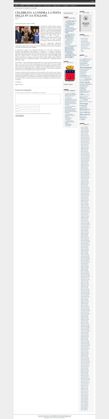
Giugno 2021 (84, 216)
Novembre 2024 (84, 157)
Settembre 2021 (84, 211)
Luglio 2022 (83, 197)
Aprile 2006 (83, 408)
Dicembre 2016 (84, 292)
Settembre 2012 (84, 365)
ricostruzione (83, 107)
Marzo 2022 (83, 203)
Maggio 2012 (84, 371)
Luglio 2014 (83, 333)
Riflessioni (84, 109)
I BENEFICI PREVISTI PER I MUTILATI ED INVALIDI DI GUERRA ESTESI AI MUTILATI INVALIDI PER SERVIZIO (70, 101)
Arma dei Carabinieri (85, 44)
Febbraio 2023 (84, 187)
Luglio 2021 (83, 214)
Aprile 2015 (83, 320)
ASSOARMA (82, 64)
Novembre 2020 (84, 224)
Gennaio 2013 (84, 359)
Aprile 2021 (83, 219)
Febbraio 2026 (84, 135)
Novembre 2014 (84, 328)
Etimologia (82, 80)
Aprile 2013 (83, 355)
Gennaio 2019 (84, 256)
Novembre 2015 (84, 310)
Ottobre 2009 (84, 396)
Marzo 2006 (83, 409)
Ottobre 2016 (84, 295)
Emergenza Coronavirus (85, 77)
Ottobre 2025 (84, 141)
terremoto (84, 116)
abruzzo (81, 59)
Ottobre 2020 (84, 226)
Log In (92, 1)
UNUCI (82, 51)
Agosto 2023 (83, 178)
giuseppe (68, 98)
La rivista (26, 8)
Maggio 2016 (84, 302)
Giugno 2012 (84, 369)
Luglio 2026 (83, 128)
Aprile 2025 (83, 150)
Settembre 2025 (84, 142)
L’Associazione (19, 8)
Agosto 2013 (83, 349)
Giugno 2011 (84, 386)
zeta (17, 18)
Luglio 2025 (83, 145)
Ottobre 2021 (84, 210)
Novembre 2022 (84, 191)
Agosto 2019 (83, 246)
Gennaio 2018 (84, 273)
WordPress (63, 417)
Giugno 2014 (84, 335)
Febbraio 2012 (84, 375)
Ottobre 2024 (84, 158)
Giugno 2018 (84, 266)
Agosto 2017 (83, 280)
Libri (82, 94)
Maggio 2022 (84, 200)
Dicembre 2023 (84, 173)
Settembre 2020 (84, 227)
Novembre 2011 (84, 379)
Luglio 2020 (83, 230)
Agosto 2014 (83, 332)
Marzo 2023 (83, 185)
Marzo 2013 (83, 356)
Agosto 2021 (83, 213)
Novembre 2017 (84, 276)
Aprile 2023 (83, 184)
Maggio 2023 (84, 183)
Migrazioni (83, 98)
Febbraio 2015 (84, 323)
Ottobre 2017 (84, 277)
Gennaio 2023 (84, 188)
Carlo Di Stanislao (84, 70)
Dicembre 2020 (84, 223)
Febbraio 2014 (84, 340)
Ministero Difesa (84, 38)
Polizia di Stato (84, 47)
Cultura (39, 5)
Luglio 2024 (83, 163)
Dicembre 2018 (84, 257)
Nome (16, 105)
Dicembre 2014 (84, 326)
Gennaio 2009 (84, 399)
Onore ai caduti (47, 5)
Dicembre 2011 (84, 378)
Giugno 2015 (84, 318)
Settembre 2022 (84, 194)
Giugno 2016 (84, 300)
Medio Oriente (85, 96)
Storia (82, 112)
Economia (89, 75)
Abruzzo (28, 5)
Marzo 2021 (83, 220)
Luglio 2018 (83, 264)
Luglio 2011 (83, 385)
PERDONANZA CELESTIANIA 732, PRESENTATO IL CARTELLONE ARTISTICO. (69, 42)
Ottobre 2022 (84, 193)
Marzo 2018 (83, 270)
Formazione (86, 80)
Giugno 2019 (84, 249)
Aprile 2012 (83, 372)
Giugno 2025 (84, 147)
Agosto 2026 (83, 127)
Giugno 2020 (84, 231)
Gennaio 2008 (84, 404)
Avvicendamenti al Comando (85, 69)
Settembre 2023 (84, 177)
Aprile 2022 (83, 201)
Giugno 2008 (84, 402)
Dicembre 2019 (84, 240)
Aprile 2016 (83, 303)
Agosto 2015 (83, 315)
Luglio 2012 (83, 368)
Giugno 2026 (84, 130)
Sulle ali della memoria (85, 113)
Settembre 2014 (84, 330)
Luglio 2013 (83, 351)
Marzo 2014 (83, 339)
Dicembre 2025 (84, 138)
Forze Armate (20, 84)
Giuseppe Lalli (83, 87)
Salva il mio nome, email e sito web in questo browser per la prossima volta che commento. (34, 113)
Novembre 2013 (84, 345)
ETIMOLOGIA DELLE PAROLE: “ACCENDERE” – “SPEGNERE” (70, 117)
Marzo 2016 (83, 305)
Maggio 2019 (84, 250)
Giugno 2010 (84, 394)
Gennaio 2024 (84, 171)
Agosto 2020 (83, 229)
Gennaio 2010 (84, 395)
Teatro (81, 116)
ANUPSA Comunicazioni (84, 62)
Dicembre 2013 (84, 343)
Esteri (34, 5)
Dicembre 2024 (84, 155)
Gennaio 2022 (84, 206)
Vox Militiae (46, 415)
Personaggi (84, 103)
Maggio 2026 (84, 131)
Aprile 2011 (83, 389)
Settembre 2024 (84, 160)
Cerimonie (83, 72)
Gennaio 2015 (84, 325)
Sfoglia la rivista (57, 5)
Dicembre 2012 (84, 361)
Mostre (85, 100)
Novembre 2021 (84, 208)
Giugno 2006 (84, 407)
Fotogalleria (65, 5)
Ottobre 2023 (84, 175)
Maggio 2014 (84, 336)
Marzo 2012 (83, 374)
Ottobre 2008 (84, 401)
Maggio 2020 (84, 233)
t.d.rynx (54, 417)
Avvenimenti (86, 67)
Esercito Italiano (84, 39)
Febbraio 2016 (84, 306)
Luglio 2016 (83, 299)
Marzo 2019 (83, 253)
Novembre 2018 (84, 259)
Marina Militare (84, 41)
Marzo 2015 (83, 322)
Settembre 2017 (84, 279)
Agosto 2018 (83, 263)
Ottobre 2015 (84, 312)
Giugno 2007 (84, 405)
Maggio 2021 (84, 217)
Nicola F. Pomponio (88, 101)
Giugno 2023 (84, 181)
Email (16, 108)
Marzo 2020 (83, 236)
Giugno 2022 (84, 198)
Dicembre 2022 (84, 190)
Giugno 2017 (84, 283)
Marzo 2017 (83, 287)
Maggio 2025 (84, 148)
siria (88, 110)
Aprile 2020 (83, 234)
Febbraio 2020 (84, 237)
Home (16, 5)
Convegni (83, 76)
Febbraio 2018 (84, 272)
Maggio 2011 (84, 388)
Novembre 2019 (84, 241)
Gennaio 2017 (84, 290)
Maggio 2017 (84, 285)
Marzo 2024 (83, 168)
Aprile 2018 (83, 269)
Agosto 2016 (83, 297)
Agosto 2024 (83, 161)
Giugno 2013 (84, 352)
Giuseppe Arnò (84, 86)
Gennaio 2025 (84, 154)
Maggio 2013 (84, 353)
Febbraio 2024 (84, 170)
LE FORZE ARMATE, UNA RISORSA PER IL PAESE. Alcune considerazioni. (70, 95)
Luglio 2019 (83, 247)
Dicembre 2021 (84, 207)
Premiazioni (83, 105)
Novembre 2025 (84, 140)
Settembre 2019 (84, 244)
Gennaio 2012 (84, 376)
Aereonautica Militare (85, 42)
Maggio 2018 (84, 267)
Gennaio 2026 (84, 137)
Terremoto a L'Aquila (83, 118)
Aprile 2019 (83, 252)
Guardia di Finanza (85, 45)
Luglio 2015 (83, 316)
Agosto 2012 (83, 366)
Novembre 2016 (84, 293)
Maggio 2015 (84, 319)
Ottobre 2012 (84, 363)
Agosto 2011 (83, 384)
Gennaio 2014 (84, 342)
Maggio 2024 (84, 165)
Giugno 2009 (84, 398)
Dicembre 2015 (84, 309)
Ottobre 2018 (84, 260)
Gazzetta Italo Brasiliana (86, 84)
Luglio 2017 (83, 282)
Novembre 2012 (84, 362)
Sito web (16, 110)
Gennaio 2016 (84, 307)
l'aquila (87, 92)
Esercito (88, 79)
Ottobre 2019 (84, 243)
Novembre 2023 (84, 174)
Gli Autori (34, 8)
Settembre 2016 (84, 296)
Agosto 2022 (83, 196)
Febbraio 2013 (84, 358)
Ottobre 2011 (84, 381)
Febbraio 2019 (84, 254)
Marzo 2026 (83, 134)
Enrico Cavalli (82, 79)
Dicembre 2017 (84, 274)
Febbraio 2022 (84, 204)
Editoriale (73, 5)
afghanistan (86, 59)
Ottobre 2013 (84, 346)
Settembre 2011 (84, 382)
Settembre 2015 (84, 313)
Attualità (22, 5)
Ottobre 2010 (84, 392)
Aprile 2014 (83, 338)
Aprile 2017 (83, 286)
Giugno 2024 (84, 164)
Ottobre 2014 (84, 329)
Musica (82, 101)
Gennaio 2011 (84, 391)
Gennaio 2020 (84, 239)
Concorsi (82, 74)
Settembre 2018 (84, 262)
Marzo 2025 (83, 151)
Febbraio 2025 (84, 152)
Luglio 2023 (83, 180)
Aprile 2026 (83, 132)
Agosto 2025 (83, 144)
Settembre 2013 (84, 348)
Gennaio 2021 (84, 221)
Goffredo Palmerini (83, 90)
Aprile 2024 (83, 167)
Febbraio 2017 (84, 289)
